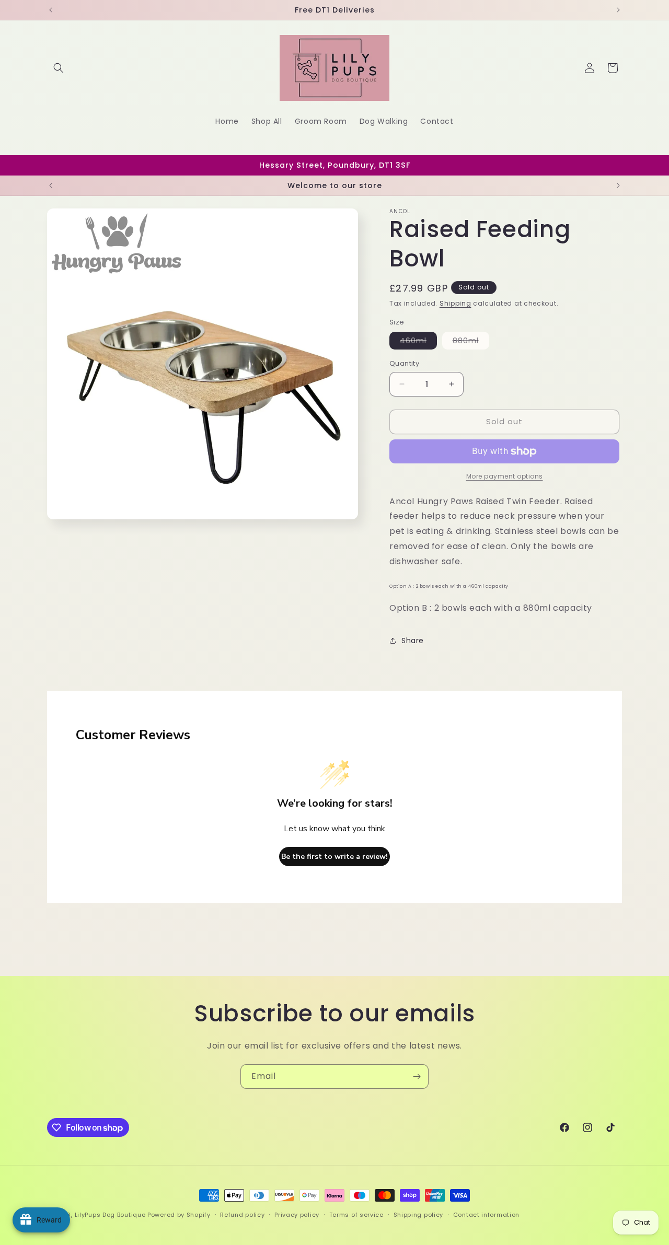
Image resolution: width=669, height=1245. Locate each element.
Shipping (455, 303)
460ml (418, 342)
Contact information (486, 1215)
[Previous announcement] (50, 10)
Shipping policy (419, 1215)
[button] (58, 67)
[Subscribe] (416, 1076)
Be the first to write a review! (334, 857)
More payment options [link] (504, 476)
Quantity (404, 363)
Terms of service (356, 1215)
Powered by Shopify (179, 1215)
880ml (471, 342)
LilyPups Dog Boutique (111, 1215)
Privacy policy (296, 1215)
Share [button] (412, 640)
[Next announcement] (618, 10)
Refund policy (242, 1215)
